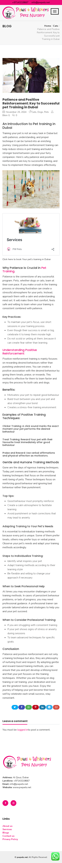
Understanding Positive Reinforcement (19, 351)
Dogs (40, 112)
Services (7, 829)
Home (47, 25)
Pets (46, 112)
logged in (22, 730)
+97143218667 (20, 2)
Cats (55, 25)
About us (7, 826)
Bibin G (6, 115)
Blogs (5, 832)
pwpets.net (22, 857)
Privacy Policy (10, 839)
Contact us (8, 836)
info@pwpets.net (41, 2)
